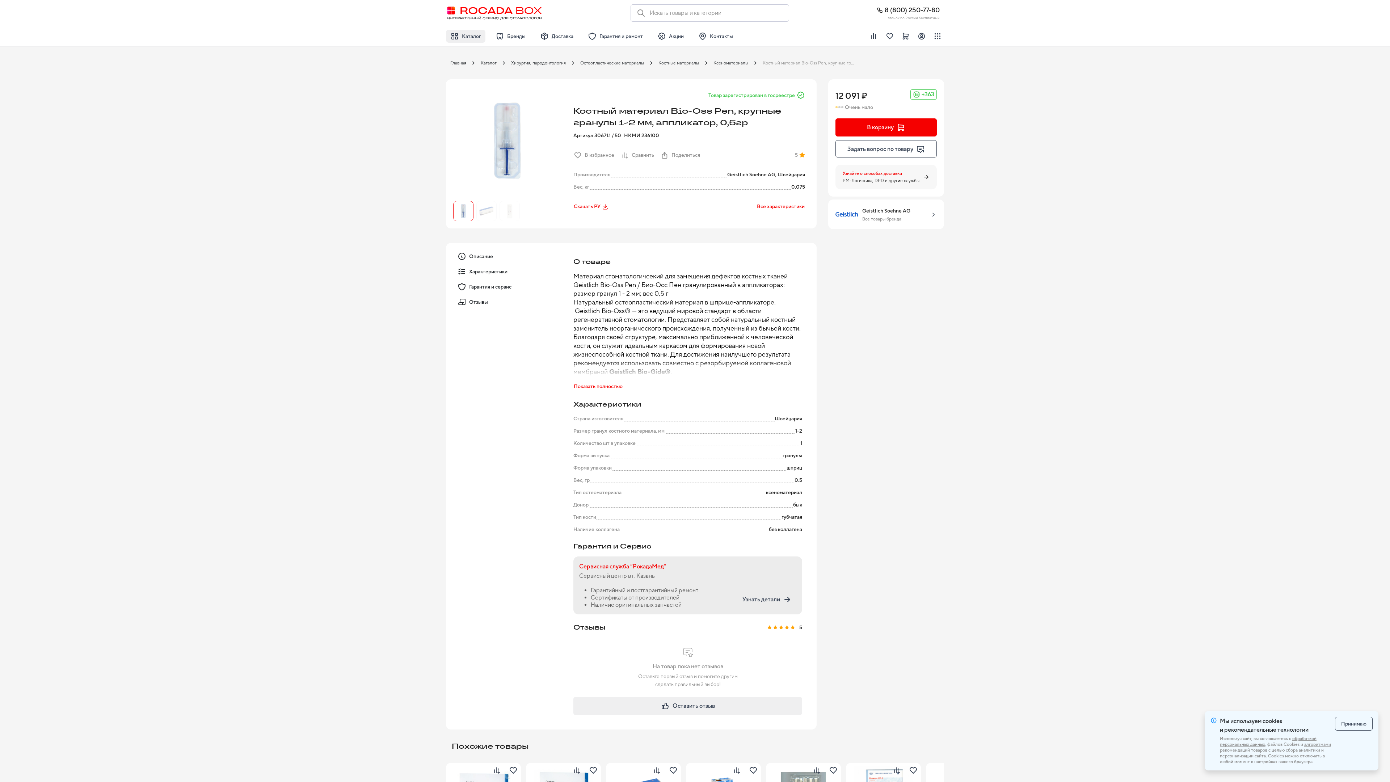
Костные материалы (678, 63)
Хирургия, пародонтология (538, 63)
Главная (458, 63)
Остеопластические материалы (612, 63)
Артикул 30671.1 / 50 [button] (597, 135)
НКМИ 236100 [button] (641, 135)
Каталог (489, 63)
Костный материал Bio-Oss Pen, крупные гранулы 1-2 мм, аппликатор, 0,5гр (811, 63)
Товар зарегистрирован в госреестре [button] (751, 95)
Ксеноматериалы (730, 63)
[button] (507, 141)
